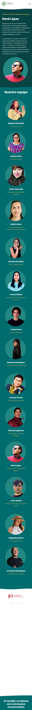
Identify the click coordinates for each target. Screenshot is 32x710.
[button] (2, 596)
